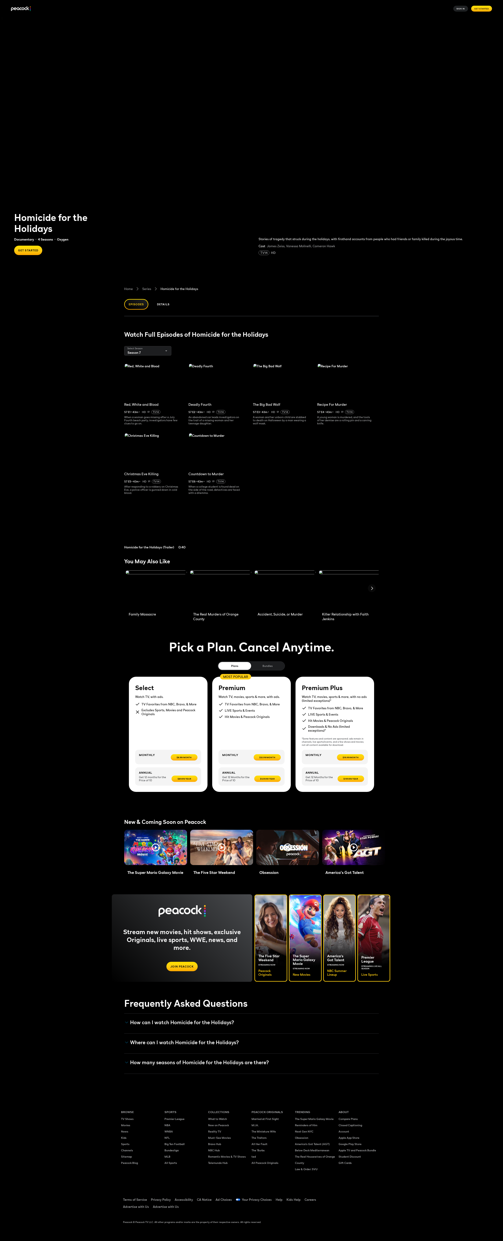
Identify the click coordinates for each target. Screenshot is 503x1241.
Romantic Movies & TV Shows (227, 1156)
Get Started (481, 8)
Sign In (460, 8)
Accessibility (184, 1200)
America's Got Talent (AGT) (312, 1144)
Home (128, 289)
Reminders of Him (306, 1125)
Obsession (301, 1137)
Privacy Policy (161, 1200)
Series (146, 289)
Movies (125, 1125)
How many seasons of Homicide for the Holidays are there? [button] (199, 1062)
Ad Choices (224, 1200)
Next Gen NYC (304, 1131)
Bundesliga (171, 1150)
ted (254, 1156)
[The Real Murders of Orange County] (220, 589)
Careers (310, 1200)
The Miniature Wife (264, 1131)
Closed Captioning (350, 1125)
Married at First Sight (265, 1119)
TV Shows (127, 1119)
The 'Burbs (258, 1150)
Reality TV (214, 1131)
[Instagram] (374, 1197)
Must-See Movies (219, 1137)
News (124, 1131)
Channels (127, 1150)
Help (279, 1200)
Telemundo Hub (218, 1162)
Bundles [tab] (268, 665)
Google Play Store (350, 1144)
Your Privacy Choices (257, 1199)
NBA (167, 1125)
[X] (344, 1208)
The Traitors (259, 1137)
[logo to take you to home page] (21, 8)
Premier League (174, 1119)
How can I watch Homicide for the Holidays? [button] (182, 1022)
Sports (125, 1144)
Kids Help (293, 1200)
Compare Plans (348, 1119)
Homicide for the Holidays (179, 289)
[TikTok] (354, 1197)
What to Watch (217, 1119)
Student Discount (350, 1156)
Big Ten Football (174, 1144)
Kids (124, 1137)
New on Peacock (218, 1125)
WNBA (168, 1131)
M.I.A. (255, 1125)
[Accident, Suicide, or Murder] (285, 589)
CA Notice (204, 1200)
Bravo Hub (214, 1144)
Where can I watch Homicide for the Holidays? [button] (184, 1042)
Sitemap (126, 1156)
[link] (154, 527)
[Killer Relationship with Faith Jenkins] (349, 589)
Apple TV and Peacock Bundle (357, 1150)
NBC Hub (214, 1150)
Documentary (24, 239)
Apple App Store (349, 1137)
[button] (155, 847)
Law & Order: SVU (306, 1169)
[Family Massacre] (156, 589)
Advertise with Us (136, 1207)
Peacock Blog (129, 1162)
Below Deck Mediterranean (312, 1150)
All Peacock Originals (265, 1162)
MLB (167, 1156)
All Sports (170, 1162)
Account (344, 1131)
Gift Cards (345, 1162)
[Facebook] (344, 1197)
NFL (167, 1137)
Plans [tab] (234, 665)
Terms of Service (135, 1200)
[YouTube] (364, 1197)
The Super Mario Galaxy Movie (314, 1119)
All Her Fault (259, 1144)
